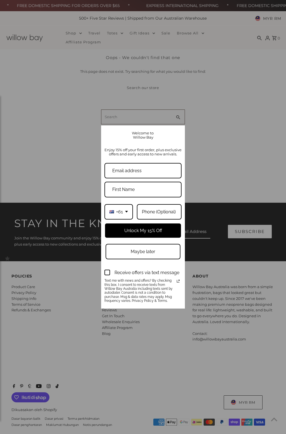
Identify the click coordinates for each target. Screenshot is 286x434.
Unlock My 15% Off (143, 230)
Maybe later (143, 251)
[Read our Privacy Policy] (178, 281)
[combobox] (118, 212)
